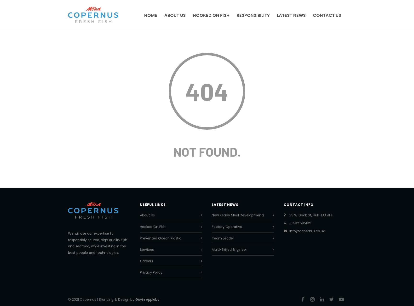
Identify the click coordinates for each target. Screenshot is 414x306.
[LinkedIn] (322, 299)
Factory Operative (227, 226)
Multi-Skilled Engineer (229, 249)
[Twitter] (331, 299)
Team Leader (223, 238)
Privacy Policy (151, 272)
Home (150, 15)
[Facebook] (303, 299)
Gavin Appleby (147, 299)
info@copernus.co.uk (307, 231)
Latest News (291, 15)
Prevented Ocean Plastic (160, 238)
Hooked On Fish (211, 15)
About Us (175, 15)
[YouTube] (341, 299)
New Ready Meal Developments (238, 215)
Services (147, 249)
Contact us (327, 15)
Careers (146, 261)
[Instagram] (312, 299)
